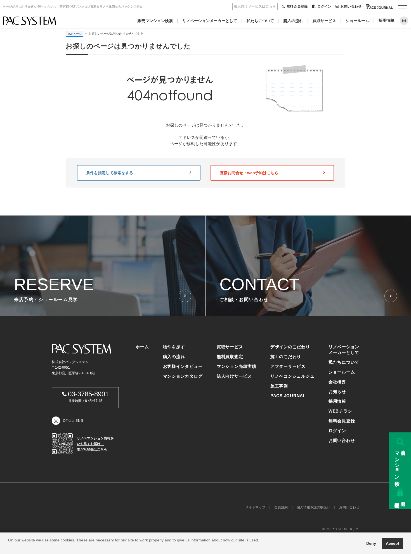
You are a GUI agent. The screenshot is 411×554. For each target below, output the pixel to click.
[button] (9, 547)
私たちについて (260, 20)
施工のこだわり (285, 356)
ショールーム (357, 20)
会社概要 (337, 381)
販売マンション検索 (155, 20)
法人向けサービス (234, 376)
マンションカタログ (183, 376)
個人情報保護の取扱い (313, 507)
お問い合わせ (351, 6)
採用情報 (386, 20)
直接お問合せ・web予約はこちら (249, 173)
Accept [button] (392, 543)
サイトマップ (255, 507)
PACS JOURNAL (288, 395)
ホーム (142, 346)
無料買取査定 (230, 356)
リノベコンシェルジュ (292, 376)
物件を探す (174, 346)
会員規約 (281, 507)
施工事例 (279, 385)
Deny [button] (371, 543)
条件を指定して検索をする (109, 173)
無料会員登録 (297, 6)
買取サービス (324, 20)
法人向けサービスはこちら (255, 6)
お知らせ (337, 391)
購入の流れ (293, 20)
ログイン (324, 6)
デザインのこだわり (290, 346)
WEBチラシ (340, 411)
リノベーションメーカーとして (209, 20)
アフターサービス (288, 366)
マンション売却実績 (236, 366)
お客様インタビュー (183, 366)
